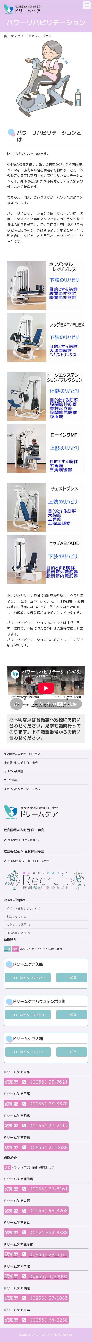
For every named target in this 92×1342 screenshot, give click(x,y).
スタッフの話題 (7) (18, 925)
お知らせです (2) (16, 916)
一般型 (72, 978)
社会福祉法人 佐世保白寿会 (21, 763)
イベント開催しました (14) (23, 908)
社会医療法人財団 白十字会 (22, 754)
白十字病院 (11, 780)
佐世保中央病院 (13, 771)
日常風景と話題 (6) (18, 933)
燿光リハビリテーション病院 (22, 789)
